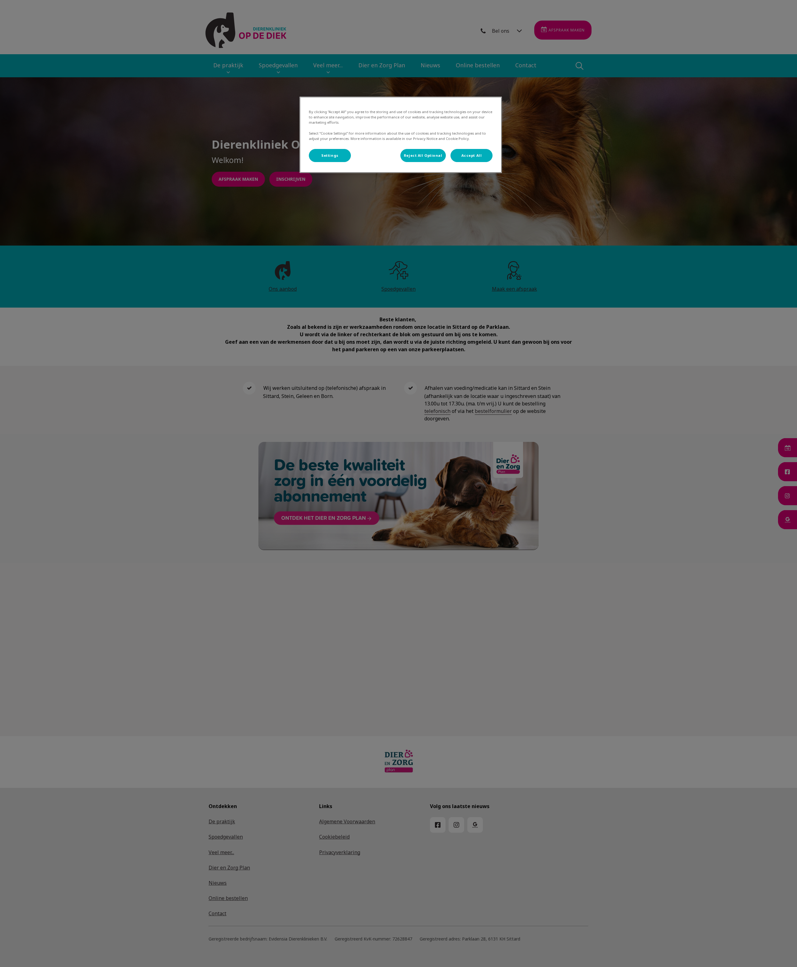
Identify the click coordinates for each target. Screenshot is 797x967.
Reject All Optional (423, 155)
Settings (329, 155)
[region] (400, 135)
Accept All (471, 155)
